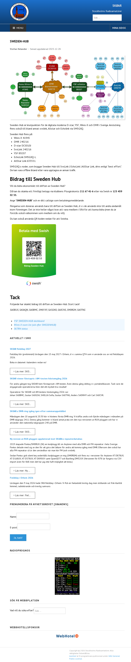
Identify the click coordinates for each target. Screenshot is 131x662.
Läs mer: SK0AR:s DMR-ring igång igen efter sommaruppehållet (24, 431)
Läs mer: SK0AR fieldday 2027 (24, 371)
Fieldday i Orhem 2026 (21, 477)
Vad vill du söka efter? (22, 610)
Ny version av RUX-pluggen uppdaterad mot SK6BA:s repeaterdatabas (46, 438)
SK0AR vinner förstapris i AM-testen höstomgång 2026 (38, 378)
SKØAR (117, 6)
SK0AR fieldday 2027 (20, 348)
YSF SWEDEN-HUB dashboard (29, 321)
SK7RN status (21, 328)
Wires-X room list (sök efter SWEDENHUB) (35, 324)
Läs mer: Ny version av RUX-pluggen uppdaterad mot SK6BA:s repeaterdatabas (24, 470)
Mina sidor (119, 27)
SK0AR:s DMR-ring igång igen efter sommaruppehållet (38, 411)
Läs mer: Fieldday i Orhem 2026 (24, 495)
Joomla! (72, 656)
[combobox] (107, 17)
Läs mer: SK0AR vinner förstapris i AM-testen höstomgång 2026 (24, 404)
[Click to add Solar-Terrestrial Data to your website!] (67, 575)
